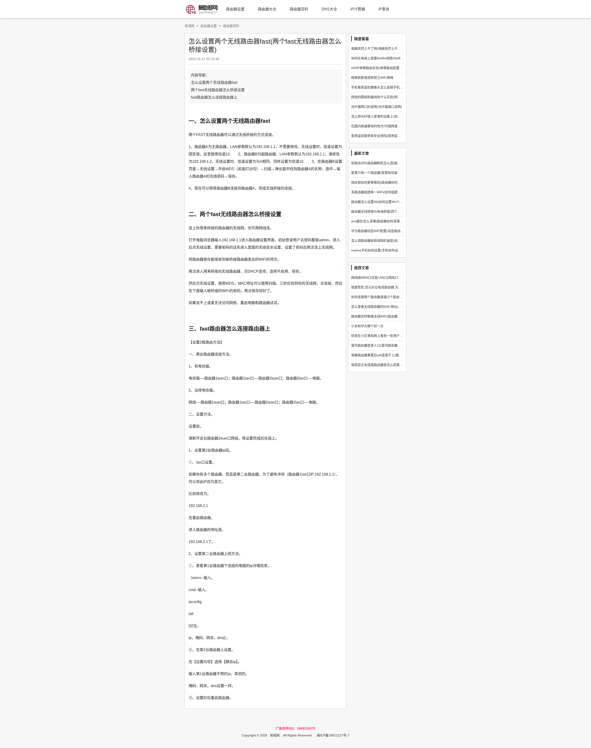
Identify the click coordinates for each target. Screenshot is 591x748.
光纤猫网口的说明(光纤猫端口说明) (376, 107)
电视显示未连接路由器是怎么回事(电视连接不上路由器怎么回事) (397, 365)
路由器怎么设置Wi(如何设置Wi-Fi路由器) (380, 202)
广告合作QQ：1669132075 (295, 728)
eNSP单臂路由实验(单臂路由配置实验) (379, 68)
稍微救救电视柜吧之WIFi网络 (372, 77)
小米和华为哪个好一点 (367, 326)
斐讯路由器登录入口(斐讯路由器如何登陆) (381, 345)
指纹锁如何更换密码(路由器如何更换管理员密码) (386, 182)
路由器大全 (267, 9)
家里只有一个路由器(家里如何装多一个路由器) (384, 173)
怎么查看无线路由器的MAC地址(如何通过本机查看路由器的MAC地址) (401, 306)
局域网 (189, 26)
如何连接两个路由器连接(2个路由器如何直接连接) (387, 297)
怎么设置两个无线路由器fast (214, 82)
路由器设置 (235, 9)
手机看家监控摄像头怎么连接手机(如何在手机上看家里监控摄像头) (399, 87)
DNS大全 (329, 9)
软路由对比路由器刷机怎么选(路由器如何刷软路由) (388, 163)
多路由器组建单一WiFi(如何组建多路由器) (381, 192)
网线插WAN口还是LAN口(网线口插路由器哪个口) (386, 277)
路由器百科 (299, 9)
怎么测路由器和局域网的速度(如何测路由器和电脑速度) (391, 240)
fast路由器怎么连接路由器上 (214, 97)
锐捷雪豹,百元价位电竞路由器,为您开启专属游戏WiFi (389, 287)
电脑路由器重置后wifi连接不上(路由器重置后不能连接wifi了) (394, 355)
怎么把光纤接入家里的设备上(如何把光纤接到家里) (388, 116)
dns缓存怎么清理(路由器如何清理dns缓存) (382, 221)
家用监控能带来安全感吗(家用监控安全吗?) (382, 136)
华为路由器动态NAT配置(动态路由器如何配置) (384, 231)
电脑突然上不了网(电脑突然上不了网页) (379, 48)
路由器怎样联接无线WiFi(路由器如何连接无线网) (386, 316)
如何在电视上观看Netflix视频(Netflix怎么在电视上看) (388, 58)
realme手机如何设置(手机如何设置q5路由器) (383, 250)
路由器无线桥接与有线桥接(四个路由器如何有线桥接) (389, 211)
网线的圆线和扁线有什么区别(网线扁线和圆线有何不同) (391, 97)
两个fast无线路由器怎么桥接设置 (218, 90)
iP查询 (383, 9)
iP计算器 (357, 9)
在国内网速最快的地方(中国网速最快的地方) (383, 126)
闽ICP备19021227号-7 (333, 735)
